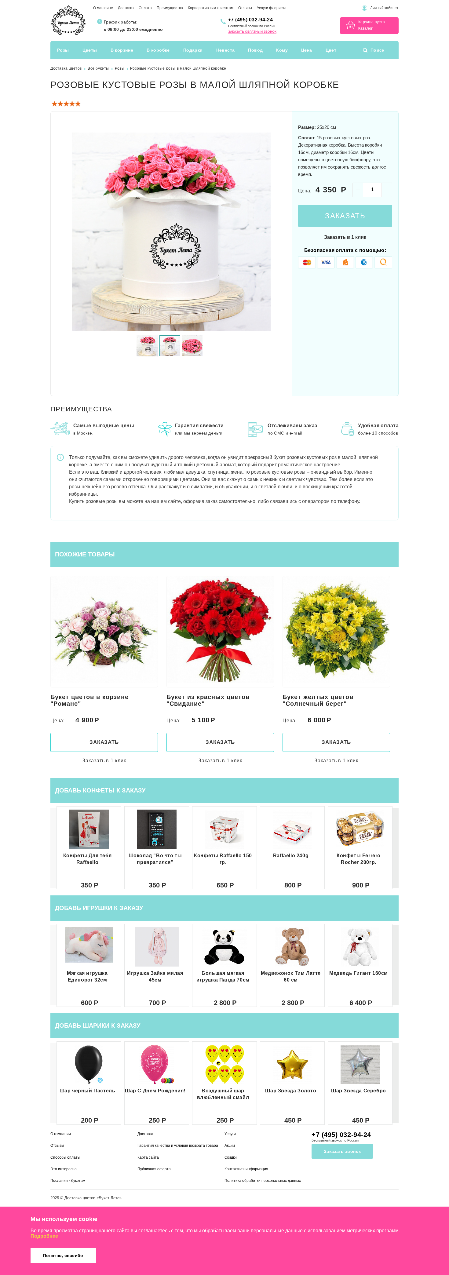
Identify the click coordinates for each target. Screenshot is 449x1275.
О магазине (103, 8)
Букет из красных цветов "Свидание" (208, 700)
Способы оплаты (65, 1157)
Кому (282, 50)
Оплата (145, 8)
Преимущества (170, 8)
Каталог (365, 29)
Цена (306, 50)
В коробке (158, 50)
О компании (60, 1134)
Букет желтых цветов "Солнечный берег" (318, 700)
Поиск (377, 50)
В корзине (122, 50)
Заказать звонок (342, 1151)
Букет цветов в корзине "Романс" (89, 700)
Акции (229, 1145)
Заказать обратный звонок (252, 31)
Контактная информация (246, 1169)
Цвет (331, 50)
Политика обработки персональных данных (262, 1180)
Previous (63, 232)
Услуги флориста (272, 8)
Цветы (89, 50)
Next (280, 232)
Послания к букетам (67, 1180)
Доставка (126, 8)
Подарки (193, 50)
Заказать (345, 216)
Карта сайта (148, 1157)
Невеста (225, 50)
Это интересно (63, 1169)
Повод (255, 50)
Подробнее (44, 1236)
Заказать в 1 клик (345, 237)
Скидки (230, 1157)
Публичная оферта (154, 1169)
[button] (395, 848)
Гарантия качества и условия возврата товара (177, 1145)
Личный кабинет (384, 8)
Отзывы (245, 8)
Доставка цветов (79, 1198)
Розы (63, 50)
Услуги (230, 1134)
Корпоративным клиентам (210, 8)
